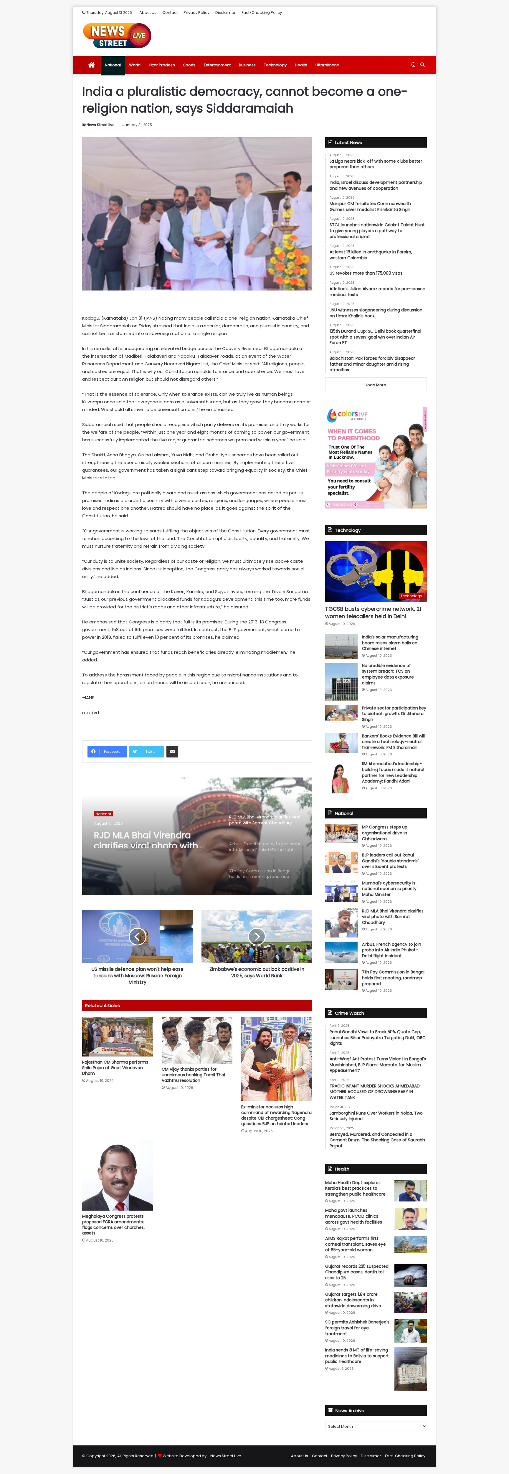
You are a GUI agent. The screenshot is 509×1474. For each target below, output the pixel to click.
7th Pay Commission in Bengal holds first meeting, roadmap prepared (393, 977)
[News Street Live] (117, 35)
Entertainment (217, 65)
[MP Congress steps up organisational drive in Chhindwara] (341, 833)
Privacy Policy (196, 12)
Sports (189, 65)
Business (247, 65)
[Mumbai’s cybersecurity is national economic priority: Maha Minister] (341, 891)
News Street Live (100, 124)
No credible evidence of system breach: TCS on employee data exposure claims (388, 674)
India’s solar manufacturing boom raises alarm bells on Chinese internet (390, 642)
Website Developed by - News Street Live (202, 1456)
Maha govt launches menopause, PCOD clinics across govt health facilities (353, 1216)
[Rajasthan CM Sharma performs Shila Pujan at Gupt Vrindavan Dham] (117, 1037)
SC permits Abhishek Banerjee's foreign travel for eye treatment (357, 1327)
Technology (275, 65)
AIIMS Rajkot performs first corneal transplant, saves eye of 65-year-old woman (355, 1244)
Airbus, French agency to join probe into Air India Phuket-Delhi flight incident (391, 950)
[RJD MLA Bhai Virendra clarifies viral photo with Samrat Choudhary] (341, 922)
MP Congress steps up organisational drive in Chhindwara (384, 832)
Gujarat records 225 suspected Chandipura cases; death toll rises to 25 (357, 1272)
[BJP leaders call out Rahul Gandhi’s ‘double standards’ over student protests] (341, 862)
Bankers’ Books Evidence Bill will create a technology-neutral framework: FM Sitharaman (393, 741)
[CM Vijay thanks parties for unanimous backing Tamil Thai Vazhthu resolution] (197, 1040)
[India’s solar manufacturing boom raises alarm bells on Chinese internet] (341, 646)
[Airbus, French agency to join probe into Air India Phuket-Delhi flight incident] (341, 952)
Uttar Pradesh (162, 65)
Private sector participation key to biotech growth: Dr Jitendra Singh (394, 713)
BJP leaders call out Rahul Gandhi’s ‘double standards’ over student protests (390, 860)
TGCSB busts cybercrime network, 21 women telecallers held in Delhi (373, 612)
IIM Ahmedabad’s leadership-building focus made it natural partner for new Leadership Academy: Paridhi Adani (393, 772)
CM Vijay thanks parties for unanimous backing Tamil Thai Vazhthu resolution (193, 1074)
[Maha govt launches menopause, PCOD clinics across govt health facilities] (410, 1219)
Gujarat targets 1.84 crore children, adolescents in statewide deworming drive (353, 1300)
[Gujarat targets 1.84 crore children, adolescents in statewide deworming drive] (410, 1302)
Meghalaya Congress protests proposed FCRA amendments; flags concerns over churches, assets (113, 1224)
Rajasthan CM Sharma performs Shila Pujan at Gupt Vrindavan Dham (115, 1067)
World (135, 65)
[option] (197, 836)
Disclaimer (225, 12)
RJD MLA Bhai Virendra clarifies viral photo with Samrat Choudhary (146, 837)
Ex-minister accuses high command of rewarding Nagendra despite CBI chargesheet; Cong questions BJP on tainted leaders (276, 1115)
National (113, 65)
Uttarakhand (327, 65)
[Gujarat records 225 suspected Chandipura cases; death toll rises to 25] (410, 1275)
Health (301, 65)
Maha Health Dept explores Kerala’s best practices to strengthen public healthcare (355, 1188)
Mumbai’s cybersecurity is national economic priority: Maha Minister (389, 888)
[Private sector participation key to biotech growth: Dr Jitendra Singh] (341, 713)
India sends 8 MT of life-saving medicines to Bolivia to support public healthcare (357, 1355)
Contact (170, 12)
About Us (147, 12)
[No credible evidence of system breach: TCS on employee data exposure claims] (341, 682)
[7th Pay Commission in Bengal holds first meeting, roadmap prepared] (341, 979)
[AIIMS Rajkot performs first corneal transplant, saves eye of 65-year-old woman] (410, 1244)
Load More (376, 385)
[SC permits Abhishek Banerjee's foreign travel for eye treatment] (410, 1330)
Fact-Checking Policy (262, 12)
